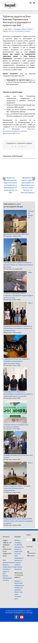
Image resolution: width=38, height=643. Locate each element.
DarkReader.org (18, 612)
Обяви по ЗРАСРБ (26, 29)
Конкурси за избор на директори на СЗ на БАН (18, 551)
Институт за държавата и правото (19, 31)
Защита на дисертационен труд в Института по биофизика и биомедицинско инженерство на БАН (10, 185)
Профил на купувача (18, 589)
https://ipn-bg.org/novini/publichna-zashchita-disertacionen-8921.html (19, 131)
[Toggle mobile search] (30, 3)
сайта (18, 204)
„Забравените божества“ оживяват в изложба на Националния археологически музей (17, 361)
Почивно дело (17, 597)
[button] (4, 178)
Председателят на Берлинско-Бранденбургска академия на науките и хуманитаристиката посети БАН (18, 394)
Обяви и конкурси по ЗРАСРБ (18, 542)
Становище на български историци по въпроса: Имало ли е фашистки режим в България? (18, 264)
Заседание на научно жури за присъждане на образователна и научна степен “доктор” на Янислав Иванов (27, 185)
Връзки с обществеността (7, 566)
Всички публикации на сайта (7, 578)
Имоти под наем (18, 593)
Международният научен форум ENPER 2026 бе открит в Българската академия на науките (18, 521)
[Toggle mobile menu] (34, 3)
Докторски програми (18, 568)
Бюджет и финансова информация (18, 583)
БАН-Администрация (7, 561)
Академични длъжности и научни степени (18, 561)
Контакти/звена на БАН (6, 571)
